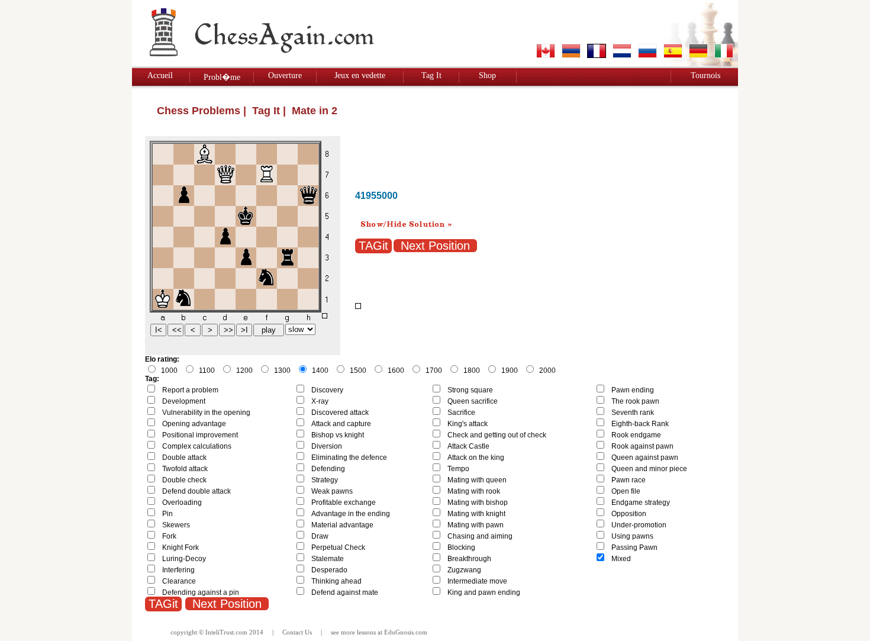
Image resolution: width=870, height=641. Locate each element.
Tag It (431, 75)
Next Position (435, 245)
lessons (366, 632)
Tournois (705, 75)
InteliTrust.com (226, 632)
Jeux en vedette (359, 75)
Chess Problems (198, 111)
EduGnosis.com (405, 632)
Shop (487, 75)
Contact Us (297, 632)
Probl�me (222, 77)
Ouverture (285, 75)
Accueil (160, 75)
